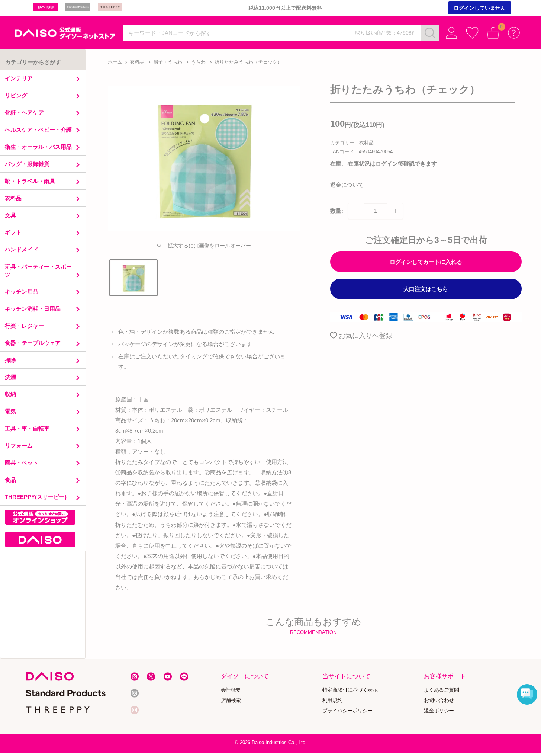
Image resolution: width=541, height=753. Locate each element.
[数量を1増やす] (395, 211)
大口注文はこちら (425, 289)
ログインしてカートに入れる (426, 262)
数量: (336, 211)
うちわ (198, 62)
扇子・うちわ (167, 62)
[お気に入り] (472, 33)
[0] (493, 33)
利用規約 (332, 700)
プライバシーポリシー (347, 710)
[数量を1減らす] (356, 211)
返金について (347, 185)
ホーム (115, 62)
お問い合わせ (439, 700)
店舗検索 (231, 700)
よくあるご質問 (441, 689)
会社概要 (231, 689)
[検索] (430, 33)
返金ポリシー (439, 710)
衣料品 (137, 62)
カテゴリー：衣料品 (352, 142)
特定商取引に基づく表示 (350, 689)
